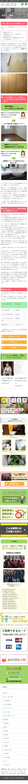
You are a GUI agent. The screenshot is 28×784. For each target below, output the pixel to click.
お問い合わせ (7, 742)
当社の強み (6, 753)
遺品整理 (6, 719)
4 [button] (11, 389)
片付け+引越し (7, 712)
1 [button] (3, 389)
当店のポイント (14, 342)
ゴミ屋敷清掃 (7, 700)
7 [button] (18, 389)
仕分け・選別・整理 (8, 696)
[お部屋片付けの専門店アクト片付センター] (8, 4)
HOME (5, 727)
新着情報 (6, 734)
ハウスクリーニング (8, 708)
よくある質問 (7, 757)
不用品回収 (6, 723)
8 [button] (20, 389)
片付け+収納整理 (7, 704)
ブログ (5, 761)
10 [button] (25, 389)
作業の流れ (14, 347)
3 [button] (8, 389)
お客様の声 (6, 738)
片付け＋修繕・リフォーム (9, 715)
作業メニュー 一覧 (14, 336)
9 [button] (23, 389)
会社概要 (6, 746)
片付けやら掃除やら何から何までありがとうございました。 (21, 381)
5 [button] (13, 389)
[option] (7, 373)
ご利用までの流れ (8, 749)
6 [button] (16, 389)
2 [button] (6, 389)
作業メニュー (7, 693)
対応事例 (6, 730)
